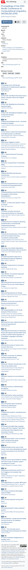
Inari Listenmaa (5, 359)
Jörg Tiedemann (5, 326)
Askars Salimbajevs (6, 465)
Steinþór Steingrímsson (7, 475)
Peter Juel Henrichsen (7, 206)
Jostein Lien (4, 251)
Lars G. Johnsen (19, 484)
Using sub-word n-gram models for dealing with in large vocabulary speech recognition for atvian (13, 461)
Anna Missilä (23, 294)
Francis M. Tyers (14, 359)
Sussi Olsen (4, 146)
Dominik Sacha (5, 313)
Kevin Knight (4, 99)
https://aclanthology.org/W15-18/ (11, 64)
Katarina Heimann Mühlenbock (9, 416)
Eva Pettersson (5, 288)
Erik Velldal (11, 251)
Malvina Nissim (12, 407)
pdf (2, 83)
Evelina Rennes (5, 541)
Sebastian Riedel (5, 116)
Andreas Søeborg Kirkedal (16, 340)
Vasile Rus (12, 260)
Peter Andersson (14, 135)
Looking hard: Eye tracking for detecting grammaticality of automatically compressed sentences (13, 223)
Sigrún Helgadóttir (19, 475)
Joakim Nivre (13, 288)
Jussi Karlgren (13, 348)
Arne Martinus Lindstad (7, 486)
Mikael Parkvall (5, 350)
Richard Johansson (6, 198)
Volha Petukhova (16, 177)
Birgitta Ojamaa (5, 380)
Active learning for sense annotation (12, 395)
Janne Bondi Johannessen (8, 494)
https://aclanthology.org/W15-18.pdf (12, 78)
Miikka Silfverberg (14, 512)
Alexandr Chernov (6, 177)
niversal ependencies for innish (11, 293)
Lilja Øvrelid (18, 251)
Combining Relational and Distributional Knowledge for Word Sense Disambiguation (13, 194)
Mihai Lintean (4, 260)
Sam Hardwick (5, 512)
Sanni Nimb (11, 146)
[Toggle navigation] (25, 1)
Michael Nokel (5, 277)
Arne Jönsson (14, 541)
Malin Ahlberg (4, 135)
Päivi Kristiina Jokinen (16, 380)
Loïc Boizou (4, 166)
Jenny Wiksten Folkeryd (14, 419)
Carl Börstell (13, 433)
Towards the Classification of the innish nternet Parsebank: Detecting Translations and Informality (13, 235)
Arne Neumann (5, 524)
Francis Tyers (14, 305)
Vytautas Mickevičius (7, 367)
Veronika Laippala (6, 239)
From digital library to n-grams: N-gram (13, 482)
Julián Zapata (4, 340)
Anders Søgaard (20, 147)
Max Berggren (5, 348)
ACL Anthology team (6, 563)
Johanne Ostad (18, 486)
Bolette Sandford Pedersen (8, 149)
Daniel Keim (20, 315)
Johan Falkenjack (20, 421)
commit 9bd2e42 (8, 567)
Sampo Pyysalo (10, 241)
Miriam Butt (12, 317)
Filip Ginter (14, 269)
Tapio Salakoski (19, 241)
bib (5, 83)
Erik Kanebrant (11, 421)
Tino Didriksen (13, 158)
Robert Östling (22, 348)
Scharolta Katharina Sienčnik (9, 390)
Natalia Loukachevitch (16, 277)
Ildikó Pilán (4, 454)
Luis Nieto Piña (16, 198)
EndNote (17, 73)
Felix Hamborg (12, 315)
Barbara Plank (19, 397)
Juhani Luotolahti (5, 269)
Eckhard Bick (4, 158)
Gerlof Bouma (15, 125)
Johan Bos (4, 407)
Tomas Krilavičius (18, 367)
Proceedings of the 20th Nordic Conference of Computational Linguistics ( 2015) (13, 10)
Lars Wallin (20, 433)
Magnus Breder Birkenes (7, 484)
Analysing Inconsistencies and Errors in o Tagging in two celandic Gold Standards (13, 472)
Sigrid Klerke (4, 227)
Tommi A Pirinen (5, 532)
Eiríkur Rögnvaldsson (6, 477)
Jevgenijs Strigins (17, 465)
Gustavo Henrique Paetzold (8, 442)
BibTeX (5, 73)
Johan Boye (11, 187)
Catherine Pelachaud (6, 108)
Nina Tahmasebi (11, 137)
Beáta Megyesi (6, 16)
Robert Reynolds (5, 305)
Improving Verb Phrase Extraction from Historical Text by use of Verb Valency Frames (12, 284)
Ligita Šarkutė (20, 215)
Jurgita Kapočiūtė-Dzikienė (8, 215)
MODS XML (11, 73)
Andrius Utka (4, 217)
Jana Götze (4, 187)
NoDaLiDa (5, 43)
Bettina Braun (4, 317)
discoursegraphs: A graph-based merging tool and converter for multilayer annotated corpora (13, 520)
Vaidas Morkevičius (6, 369)
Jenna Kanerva (16, 239)
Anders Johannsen (20, 144)
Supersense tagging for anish (10, 142)
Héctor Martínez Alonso (7, 144)
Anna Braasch (11, 147)
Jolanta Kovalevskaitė (15, 166)
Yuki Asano (13, 313)
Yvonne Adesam (5, 125)
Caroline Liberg (18, 418)
